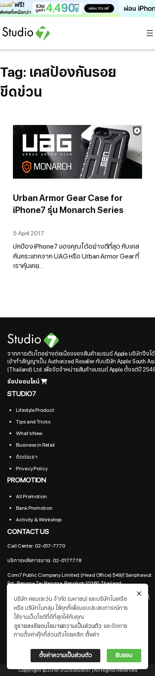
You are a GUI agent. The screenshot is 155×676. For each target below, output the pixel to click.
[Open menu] (150, 33)
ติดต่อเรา (26, 457)
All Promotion (31, 496)
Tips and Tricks (33, 422)
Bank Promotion (34, 508)
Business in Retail (35, 445)
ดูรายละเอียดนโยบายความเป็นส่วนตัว (58, 626)
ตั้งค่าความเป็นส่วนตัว (65, 655)
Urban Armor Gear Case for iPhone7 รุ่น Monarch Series (68, 204)
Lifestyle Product (35, 410)
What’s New (29, 433)
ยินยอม (124, 655)
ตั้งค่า (92, 634)
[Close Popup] (139, 594)
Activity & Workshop (39, 520)
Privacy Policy (32, 468)
